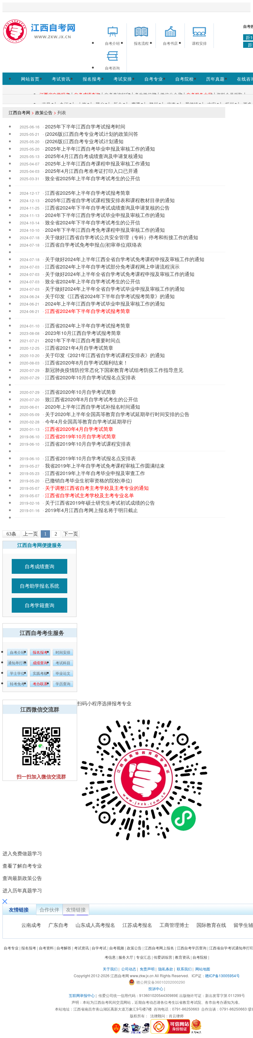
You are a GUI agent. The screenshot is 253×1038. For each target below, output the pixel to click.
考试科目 (63, 663)
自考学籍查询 (39, 605)
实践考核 (40, 673)
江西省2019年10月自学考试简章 (80, 436)
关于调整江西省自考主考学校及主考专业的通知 (97, 487)
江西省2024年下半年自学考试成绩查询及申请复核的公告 (107, 207)
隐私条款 (165, 968)
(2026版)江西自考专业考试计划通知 (84, 141)
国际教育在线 (211, 924)
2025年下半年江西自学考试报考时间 (85, 126)
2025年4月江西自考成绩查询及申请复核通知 (94, 156)
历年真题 (215, 79)
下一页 (70, 533)
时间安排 (63, 652)
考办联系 (40, 684)
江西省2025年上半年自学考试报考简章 (87, 192)
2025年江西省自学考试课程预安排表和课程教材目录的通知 (110, 200)
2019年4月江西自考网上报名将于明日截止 (91, 510)
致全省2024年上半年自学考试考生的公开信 (92, 281)
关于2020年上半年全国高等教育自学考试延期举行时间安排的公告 (117, 414)
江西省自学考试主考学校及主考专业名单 (89, 495)
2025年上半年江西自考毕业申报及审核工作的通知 (100, 148)
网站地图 (202, 968)
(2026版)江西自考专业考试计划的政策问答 (91, 133)
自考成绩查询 (39, 566)
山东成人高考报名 (95, 924)
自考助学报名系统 (39, 585)
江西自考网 (19, 112)
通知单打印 (17, 663)
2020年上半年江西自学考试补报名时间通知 (92, 406)
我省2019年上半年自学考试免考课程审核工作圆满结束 (105, 465)
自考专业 (153, 79)
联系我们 (184, 968)
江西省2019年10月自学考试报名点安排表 (90, 458)
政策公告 (43, 112)
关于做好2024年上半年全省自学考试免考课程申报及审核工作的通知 (119, 273)
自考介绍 (17, 652)
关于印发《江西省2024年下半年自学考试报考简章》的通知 (110, 296)
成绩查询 (40, 663)
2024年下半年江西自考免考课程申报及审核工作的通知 (105, 229)
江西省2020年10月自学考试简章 (80, 391)
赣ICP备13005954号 (222, 975)
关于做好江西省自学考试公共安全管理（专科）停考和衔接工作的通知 (121, 237)
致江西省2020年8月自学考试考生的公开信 (91, 399)
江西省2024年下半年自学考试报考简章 (87, 311)
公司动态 (128, 968)
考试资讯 (61, 79)
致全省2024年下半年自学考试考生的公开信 (92, 222)
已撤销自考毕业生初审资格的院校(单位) (88, 480)
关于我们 (110, 968)
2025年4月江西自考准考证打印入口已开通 (91, 170)
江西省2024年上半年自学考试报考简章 (87, 325)
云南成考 (31, 924)
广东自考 (58, 924)
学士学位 (17, 673)
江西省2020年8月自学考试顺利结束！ (86, 362)
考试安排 (123, 79)
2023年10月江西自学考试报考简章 (83, 332)
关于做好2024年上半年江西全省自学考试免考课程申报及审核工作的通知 (124, 259)
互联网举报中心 (82, 995)
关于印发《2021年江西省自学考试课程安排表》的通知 (105, 355)
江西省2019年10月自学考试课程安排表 (88, 443)
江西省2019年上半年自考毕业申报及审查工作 (95, 473)
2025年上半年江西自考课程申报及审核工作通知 (97, 163)
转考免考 (17, 684)
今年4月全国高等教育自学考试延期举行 (88, 421)
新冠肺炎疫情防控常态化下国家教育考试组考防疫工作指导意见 (114, 369)
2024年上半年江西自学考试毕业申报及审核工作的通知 (105, 303)
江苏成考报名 (137, 924)
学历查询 (63, 684)
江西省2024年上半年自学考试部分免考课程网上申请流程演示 (112, 266)
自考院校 (184, 79)
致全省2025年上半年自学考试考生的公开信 (92, 178)
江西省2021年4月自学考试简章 (79, 347)
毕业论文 (63, 673)
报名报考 (92, 79)
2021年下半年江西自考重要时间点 (82, 340)
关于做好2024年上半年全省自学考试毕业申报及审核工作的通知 (115, 288)
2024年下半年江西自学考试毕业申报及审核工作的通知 (105, 215)
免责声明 (147, 968)
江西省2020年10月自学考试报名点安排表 (90, 377)
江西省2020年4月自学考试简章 (79, 428)
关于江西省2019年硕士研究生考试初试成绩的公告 (100, 502)
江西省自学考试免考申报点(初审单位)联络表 (93, 244)
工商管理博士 (174, 924)
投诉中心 (155, 988)
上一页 (30, 533)
